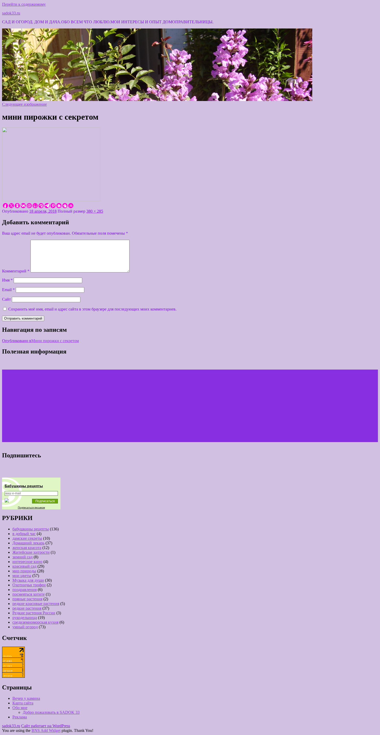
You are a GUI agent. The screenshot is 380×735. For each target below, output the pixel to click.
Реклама (19, 717)
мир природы (24, 571)
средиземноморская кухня (35, 622)
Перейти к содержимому (24, 4)
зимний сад (22, 557)
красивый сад (24, 566)
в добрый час (24, 533)
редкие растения (26, 608)
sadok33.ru (11, 13)
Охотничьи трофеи (29, 585)
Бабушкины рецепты (24, 486)
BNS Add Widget (46, 730)
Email (8, 289)
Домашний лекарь (28, 543)
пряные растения (27, 599)
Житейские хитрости (31, 552)
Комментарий (15, 271)
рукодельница (24, 617)
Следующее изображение (24, 104)
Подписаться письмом (31, 507)
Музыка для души (28, 580)
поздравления (24, 589)
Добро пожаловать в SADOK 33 (51, 712)
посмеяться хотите (28, 594)
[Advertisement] (157, 406)
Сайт (6, 299)
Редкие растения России (33, 613)
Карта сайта (22, 703)
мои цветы (21, 575)
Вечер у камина (26, 698)
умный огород (25, 627)
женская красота (26, 547)
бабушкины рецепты (30, 529)
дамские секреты (27, 538)
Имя (7, 280)
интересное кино (27, 561)
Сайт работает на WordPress (45, 726)
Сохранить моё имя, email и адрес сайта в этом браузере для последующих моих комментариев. (92, 309)
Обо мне (19, 707)
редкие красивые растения (35, 603)
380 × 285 (94, 211)
